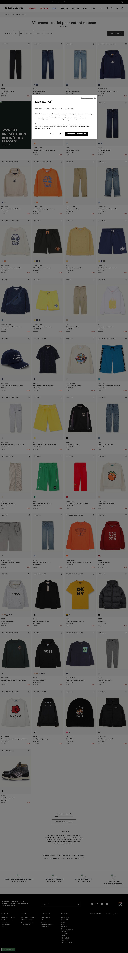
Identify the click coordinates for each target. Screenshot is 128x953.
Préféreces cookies (56, 134)
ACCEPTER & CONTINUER (76, 134)
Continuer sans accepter (88, 98)
